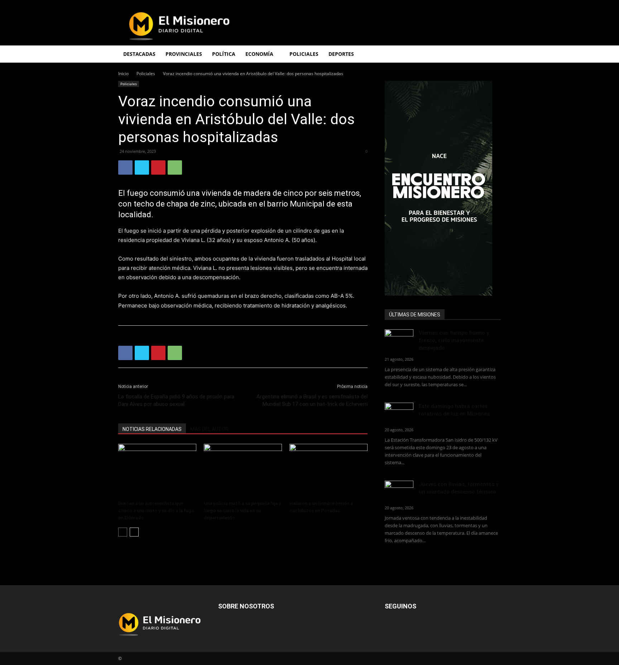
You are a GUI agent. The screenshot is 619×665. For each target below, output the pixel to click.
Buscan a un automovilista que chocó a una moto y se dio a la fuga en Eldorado (156, 510)
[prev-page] (122, 532)
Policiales (303, 53)
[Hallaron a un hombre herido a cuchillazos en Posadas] (328, 470)
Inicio (123, 74)
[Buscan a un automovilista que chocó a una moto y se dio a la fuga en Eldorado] (157, 470)
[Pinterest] (158, 167)
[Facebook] (125, 167)
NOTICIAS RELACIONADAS (152, 429)
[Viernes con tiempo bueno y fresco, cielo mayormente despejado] (399, 339)
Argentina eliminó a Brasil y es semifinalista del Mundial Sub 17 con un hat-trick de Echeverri (312, 400)
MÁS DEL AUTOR (209, 429)
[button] (492, 54)
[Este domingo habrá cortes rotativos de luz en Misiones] (399, 411)
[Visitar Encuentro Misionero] (443, 188)
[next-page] (134, 532)
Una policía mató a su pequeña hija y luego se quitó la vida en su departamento (242, 510)
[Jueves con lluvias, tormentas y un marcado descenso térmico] (399, 490)
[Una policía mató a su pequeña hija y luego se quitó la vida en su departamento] (243, 470)
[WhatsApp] (175, 167)
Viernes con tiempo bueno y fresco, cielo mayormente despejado (454, 340)
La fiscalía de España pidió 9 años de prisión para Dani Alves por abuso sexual (176, 400)
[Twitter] (142, 167)
